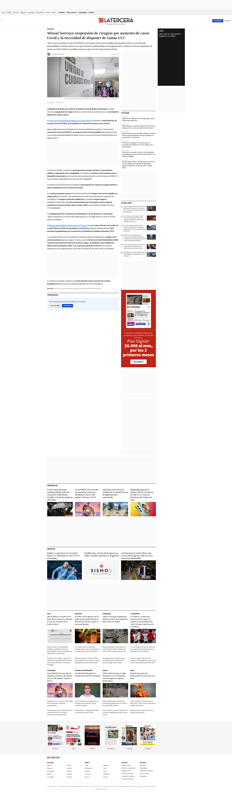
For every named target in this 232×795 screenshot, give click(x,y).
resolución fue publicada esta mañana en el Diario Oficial (70, 121)
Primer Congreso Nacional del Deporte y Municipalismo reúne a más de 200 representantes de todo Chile (143, 660)
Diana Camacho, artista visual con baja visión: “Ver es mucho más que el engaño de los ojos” (143, 703)
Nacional (16, 12)
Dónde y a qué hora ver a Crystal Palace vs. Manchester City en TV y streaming (63, 555)
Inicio (3, 12)
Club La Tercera (72, 12)
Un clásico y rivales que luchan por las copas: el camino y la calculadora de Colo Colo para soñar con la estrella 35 (141, 622)
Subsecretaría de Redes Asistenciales (90, 288)
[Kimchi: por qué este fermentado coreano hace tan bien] (143, 690)
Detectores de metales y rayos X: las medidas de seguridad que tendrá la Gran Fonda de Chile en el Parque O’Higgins (138, 154)
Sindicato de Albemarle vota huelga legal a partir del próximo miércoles (138, 119)
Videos (54, 12)
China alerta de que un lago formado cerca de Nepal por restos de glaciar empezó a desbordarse (114, 677)
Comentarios (61, 102)
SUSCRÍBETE (138, 362)
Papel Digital (82, 12)
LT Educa (91, 12)
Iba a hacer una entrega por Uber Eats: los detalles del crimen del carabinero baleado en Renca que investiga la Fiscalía (134, 218)
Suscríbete (68, 306)
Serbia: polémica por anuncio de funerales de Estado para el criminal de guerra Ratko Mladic (115, 703)
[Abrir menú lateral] (3, 20)
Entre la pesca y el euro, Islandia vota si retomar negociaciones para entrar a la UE (115, 712)
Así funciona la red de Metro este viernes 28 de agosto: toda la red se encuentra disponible (137, 555)
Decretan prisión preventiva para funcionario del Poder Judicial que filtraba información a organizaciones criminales (135, 228)
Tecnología (31, 12)
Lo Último (61, 12)
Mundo (48, 12)
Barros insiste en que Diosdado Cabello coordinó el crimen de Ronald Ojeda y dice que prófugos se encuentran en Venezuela (139, 135)
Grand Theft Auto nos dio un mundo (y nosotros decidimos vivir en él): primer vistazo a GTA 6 (86, 493)
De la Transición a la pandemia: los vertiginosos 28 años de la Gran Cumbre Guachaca (86, 703)
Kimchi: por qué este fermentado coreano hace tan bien (142, 675)
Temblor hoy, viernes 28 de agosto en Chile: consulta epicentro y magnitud (101, 554)
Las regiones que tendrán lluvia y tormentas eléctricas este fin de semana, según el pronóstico (114, 660)
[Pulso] (74, 746)
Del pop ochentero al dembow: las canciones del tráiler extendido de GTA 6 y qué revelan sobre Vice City (114, 649)
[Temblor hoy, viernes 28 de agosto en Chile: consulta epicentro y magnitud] (101, 570)
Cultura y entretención (83, 670)
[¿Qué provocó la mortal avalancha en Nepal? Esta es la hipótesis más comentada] (115, 509)
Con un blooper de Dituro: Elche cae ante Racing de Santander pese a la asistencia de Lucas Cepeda (142, 649)
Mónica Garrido (59, 54)
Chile (49, 614)
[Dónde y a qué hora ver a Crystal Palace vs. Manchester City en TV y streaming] (64, 570)
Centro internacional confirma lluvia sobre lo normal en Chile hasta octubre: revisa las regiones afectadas (59, 495)
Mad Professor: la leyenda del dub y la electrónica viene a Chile (87, 711)
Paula (132, 670)
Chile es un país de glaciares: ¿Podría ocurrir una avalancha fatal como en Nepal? (115, 619)
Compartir (51, 102)
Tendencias (107, 614)
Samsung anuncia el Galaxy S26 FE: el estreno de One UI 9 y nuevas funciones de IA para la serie (142, 495)
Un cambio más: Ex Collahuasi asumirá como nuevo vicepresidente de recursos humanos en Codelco (87, 649)
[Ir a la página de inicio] (116, 20)
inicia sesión (55, 306)
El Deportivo (40, 12)
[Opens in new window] (92, 746)
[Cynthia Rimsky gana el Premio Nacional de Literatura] (87, 690)
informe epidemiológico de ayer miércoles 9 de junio (68, 225)
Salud (56, 288)
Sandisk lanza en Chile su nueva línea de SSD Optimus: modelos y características (60, 703)
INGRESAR (227, 20)
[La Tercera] (55, 746)
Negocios (23, 12)
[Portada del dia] (138, 327)
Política (9, 12)
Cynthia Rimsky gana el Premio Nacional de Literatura (87, 674)
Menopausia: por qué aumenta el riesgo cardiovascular (141, 711)
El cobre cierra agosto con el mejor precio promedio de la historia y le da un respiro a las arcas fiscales (137, 145)
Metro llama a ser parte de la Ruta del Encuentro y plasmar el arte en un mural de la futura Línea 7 (139, 127)
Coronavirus (62, 288)
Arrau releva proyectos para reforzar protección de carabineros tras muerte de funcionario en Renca (134, 246)
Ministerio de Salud (72, 288)
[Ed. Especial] (111, 746)
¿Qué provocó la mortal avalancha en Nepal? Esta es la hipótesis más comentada (115, 493)
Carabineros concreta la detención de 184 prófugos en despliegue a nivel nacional (135, 254)
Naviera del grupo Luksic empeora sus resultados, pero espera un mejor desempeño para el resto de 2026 (87, 660)
